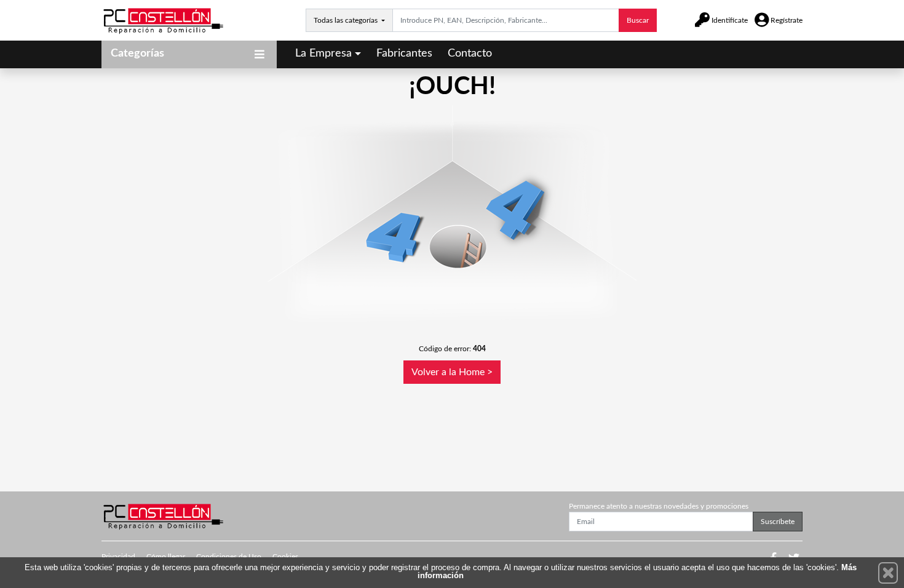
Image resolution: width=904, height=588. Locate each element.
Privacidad (118, 556)
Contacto (470, 53)
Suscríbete (778, 521)
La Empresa (323, 53)
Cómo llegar (165, 556)
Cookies (285, 556)
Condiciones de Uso (228, 556)
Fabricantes (404, 53)
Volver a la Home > (452, 372)
